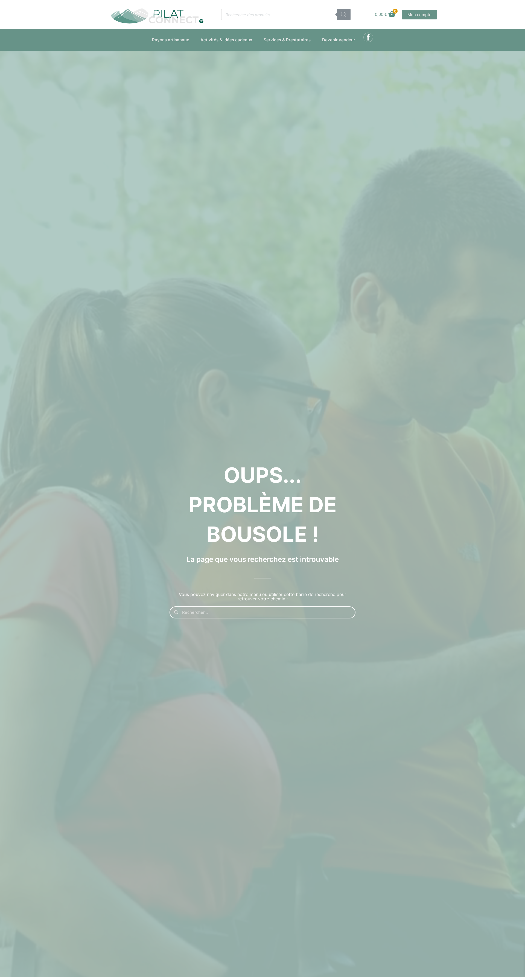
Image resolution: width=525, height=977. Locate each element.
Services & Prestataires (287, 39)
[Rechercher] (344, 14)
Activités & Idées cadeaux (226, 39)
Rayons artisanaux (170, 39)
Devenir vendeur (338, 39)
